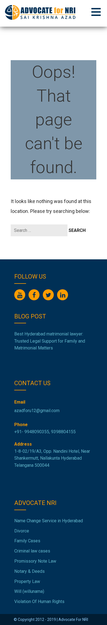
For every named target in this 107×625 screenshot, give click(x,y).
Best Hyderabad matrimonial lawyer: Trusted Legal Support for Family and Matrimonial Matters (49, 341)
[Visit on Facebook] (34, 294)
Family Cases (27, 540)
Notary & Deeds (29, 571)
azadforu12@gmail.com (37, 410)
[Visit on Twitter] (48, 294)
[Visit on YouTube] (19, 294)
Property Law (27, 581)
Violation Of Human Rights (39, 601)
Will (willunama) (29, 591)
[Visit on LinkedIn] (62, 294)
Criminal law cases (32, 551)
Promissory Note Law (35, 561)
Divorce (21, 531)
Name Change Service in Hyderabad (48, 520)
